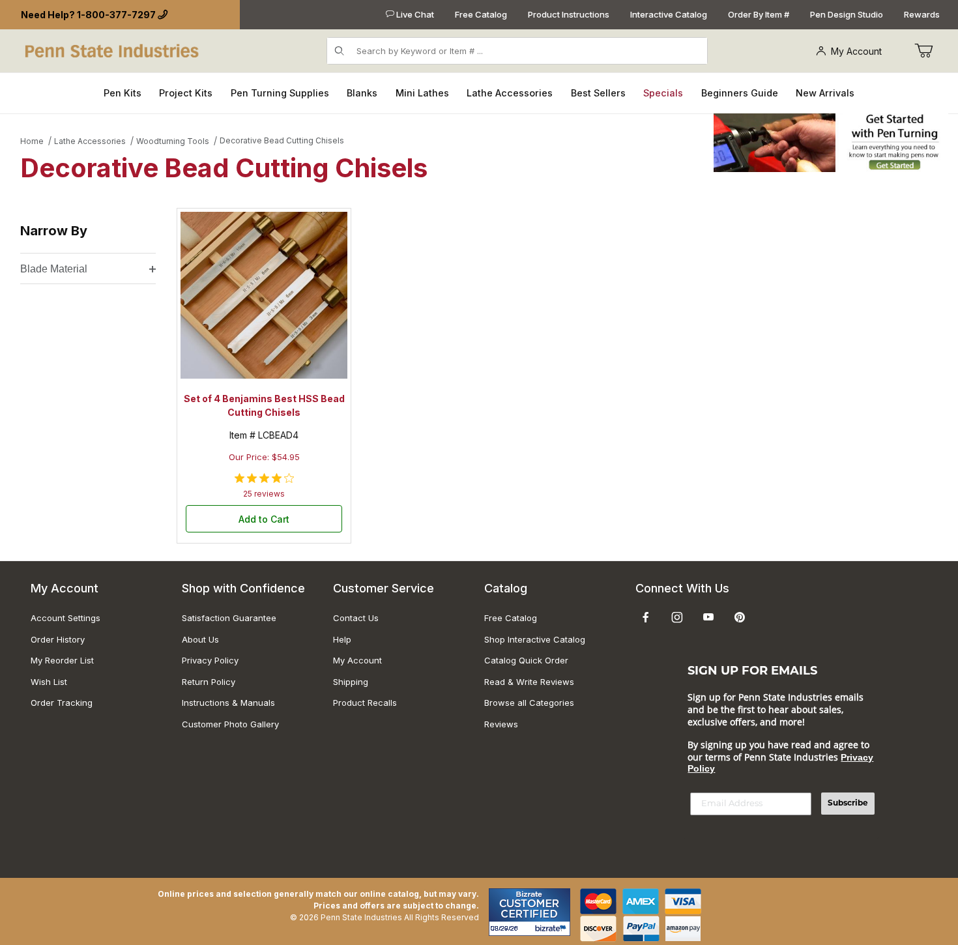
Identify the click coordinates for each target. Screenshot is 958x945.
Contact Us (356, 618)
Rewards (922, 14)
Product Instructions (568, 14)
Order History (58, 639)
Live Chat (414, 14)
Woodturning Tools (172, 141)
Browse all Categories (529, 702)
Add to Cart (264, 519)
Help (342, 639)
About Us (200, 639)
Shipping (350, 681)
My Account (856, 51)
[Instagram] (677, 617)
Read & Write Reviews (529, 681)
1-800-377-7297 (116, 14)
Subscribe (848, 803)
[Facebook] (645, 617)
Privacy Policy (210, 660)
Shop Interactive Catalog (534, 639)
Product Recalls (365, 702)
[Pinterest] (739, 617)
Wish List (49, 681)
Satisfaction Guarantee (229, 618)
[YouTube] (708, 617)
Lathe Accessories (90, 141)
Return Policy (208, 681)
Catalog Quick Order (526, 660)
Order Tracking (62, 702)
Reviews (501, 724)
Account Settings (65, 618)
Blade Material (53, 268)
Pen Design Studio (846, 14)
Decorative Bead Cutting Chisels (282, 140)
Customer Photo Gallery (230, 724)
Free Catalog (481, 14)
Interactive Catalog (668, 14)
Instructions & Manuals (228, 702)
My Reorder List (62, 660)
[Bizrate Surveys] (552, 928)
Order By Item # (758, 14)
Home (32, 141)
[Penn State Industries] (113, 49)
